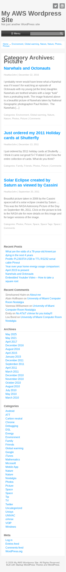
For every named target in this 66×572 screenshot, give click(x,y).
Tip (7, 496)
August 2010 (12, 386)
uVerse (9, 519)
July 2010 (10, 390)
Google (9, 452)
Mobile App (11, 467)
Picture (6, 46)
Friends (28, 165)
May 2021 (11, 338)
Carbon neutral (13, 418)
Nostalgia (10, 478)
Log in (8, 540)
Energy (9, 433)
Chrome (10, 422)
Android (9, 411)
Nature (43, 44)
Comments (34, 118)
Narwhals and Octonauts (27, 68)
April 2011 (11, 367)
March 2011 (12, 371)
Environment (17, 44)
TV (7, 500)
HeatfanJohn (10, 74)
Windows (10, 526)
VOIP (8, 523)
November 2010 (14, 379)
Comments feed (14, 547)
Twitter (9, 504)
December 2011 (14, 360)
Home (5, 44)
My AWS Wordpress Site (31, 16)
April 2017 (11, 341)
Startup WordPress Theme (29, 564)
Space (36, 224)
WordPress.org (13, 551)
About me (35, 294)
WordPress (53, 564)
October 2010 (13, 382)
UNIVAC (10, 515)
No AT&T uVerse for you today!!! (34, 313)
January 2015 (13, 356)
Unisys (9, 511)
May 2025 (11, 334)
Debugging (11, 426)
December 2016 (14, 345)
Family (19, 165)
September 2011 (14, 364)
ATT (7, 414)
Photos (58, 44)
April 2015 (11, 353)
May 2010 (11, 394)
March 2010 (12, 397)
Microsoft (10, 463)
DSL (8, 429)
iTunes (9, 455)
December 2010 (14, 375)
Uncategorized (13, 508)
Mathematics (12, 459)
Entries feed (12, 543)
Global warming (32, 44)
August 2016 (12, 349)
